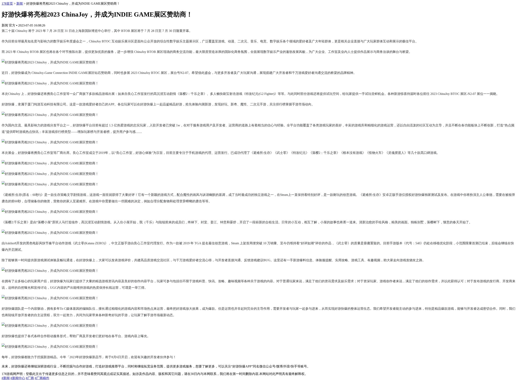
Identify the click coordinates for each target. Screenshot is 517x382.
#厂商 (30, 378)
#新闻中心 (18, 378)
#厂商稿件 (42, 378)
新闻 (19, 3)
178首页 (7, 3)
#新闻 (6, 378)
